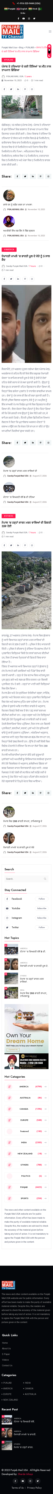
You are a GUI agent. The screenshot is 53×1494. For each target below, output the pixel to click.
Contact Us (7, 1365)
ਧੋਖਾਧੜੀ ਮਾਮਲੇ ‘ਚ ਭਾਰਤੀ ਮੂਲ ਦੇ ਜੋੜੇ (18, 847)
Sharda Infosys (25, 1474)
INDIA (22, 990)
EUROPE (7, 1394)
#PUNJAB (8, 60)
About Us (6, 1348)
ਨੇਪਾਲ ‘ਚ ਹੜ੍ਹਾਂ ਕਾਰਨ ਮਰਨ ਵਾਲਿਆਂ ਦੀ (20, 471)
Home (5, 1343)
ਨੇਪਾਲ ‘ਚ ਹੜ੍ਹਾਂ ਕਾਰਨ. (23, 1447)
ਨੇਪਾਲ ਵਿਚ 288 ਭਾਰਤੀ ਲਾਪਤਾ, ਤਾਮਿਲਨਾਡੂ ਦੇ (22, 821)
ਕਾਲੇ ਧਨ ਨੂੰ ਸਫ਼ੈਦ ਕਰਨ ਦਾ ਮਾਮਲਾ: (17, 204)
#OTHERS (8, 516)
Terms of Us (18, 1488)
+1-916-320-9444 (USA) (28, 3)
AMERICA (23, 948)
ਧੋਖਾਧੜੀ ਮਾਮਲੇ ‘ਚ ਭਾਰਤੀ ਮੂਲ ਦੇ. (34, 966)
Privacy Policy (34, 1488)
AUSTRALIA (30, 1394)
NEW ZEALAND (10, 1400)
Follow (42, 898)
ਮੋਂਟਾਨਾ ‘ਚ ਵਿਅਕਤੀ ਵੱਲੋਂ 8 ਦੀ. (33, 951)
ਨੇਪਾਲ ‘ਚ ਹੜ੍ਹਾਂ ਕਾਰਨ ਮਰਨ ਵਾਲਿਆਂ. (32, 980)
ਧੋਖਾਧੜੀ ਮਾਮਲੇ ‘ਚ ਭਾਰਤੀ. (25, 1434)
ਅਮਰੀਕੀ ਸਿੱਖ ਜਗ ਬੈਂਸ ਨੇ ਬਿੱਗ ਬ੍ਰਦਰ (19, 230)
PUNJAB (7, 1383)
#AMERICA (9, 249)
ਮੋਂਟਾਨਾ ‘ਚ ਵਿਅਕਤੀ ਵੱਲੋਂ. (24, 1421)
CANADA (29, 1388)
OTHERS (23, 976)
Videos (5, 1360)
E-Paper (6, 1354)
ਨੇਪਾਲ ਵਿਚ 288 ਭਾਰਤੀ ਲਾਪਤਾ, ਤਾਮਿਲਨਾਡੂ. (33, 995)
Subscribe (41, 908)
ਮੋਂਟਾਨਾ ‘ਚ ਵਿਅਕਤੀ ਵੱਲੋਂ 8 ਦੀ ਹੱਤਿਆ (19, 497)
